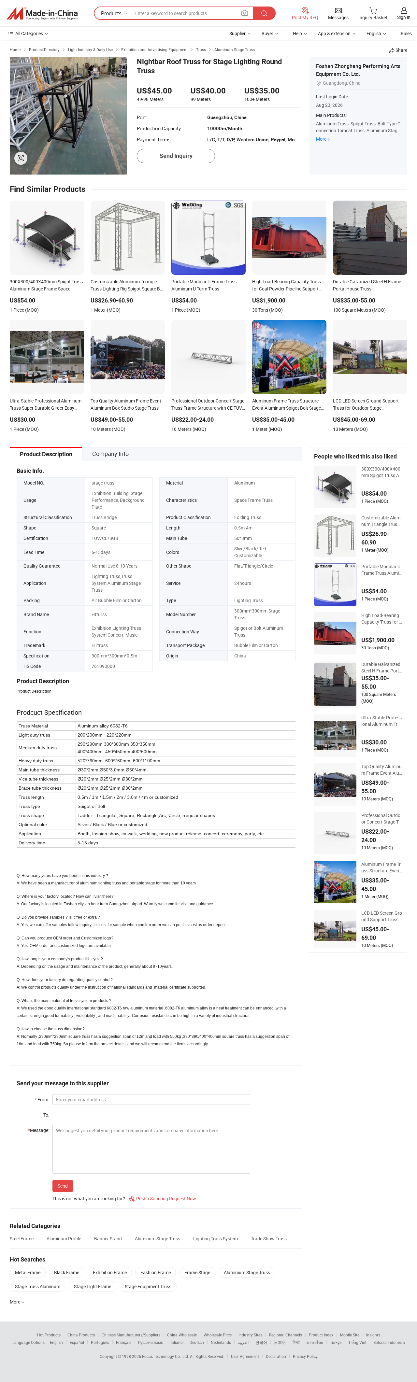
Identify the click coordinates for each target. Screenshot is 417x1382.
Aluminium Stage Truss (247, 1272)
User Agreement (245, 1356)
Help (297, 33)
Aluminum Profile (64, 1238)
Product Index (321, 1334)
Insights (373, 1334)
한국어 (261, 1342)
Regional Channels (285, 1334)
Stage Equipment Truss (148, 1286)
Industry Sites (250, 1334)
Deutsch (197, 1342)
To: (46, 1115)
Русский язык (150, 1342)
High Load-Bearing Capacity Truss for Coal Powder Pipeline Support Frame (381, 618)
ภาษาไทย (315, 1342)
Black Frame (66, 1272)
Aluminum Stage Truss (157, 1238)
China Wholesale (182, 1334)
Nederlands (221, 1342)
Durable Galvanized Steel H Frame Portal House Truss (381, 667)
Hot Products (49, 1334)
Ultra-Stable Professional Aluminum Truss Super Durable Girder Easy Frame (381, 720)
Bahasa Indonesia (389, 1342)
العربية (243, 1342)
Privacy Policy (305, 1356)
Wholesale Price (218, 1334)
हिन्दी (296, 1342)
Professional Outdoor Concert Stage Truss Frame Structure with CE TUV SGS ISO (381, 818)
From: (42, 1099)
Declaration (276, 1356)
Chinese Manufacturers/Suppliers (131, 1334)
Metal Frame (27, 1272)
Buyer (267, 33)
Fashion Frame (155, 1272)
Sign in (403, 17)
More (321, 139)
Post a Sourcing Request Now (162, 1198)
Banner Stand (108, 1238)
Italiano (176, 1342)
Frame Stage (197, 1272)
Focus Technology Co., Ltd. (166, 1356)
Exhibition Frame (110, 1272)
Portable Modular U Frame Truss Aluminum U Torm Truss (381, 569)
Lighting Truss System (215, 1238)
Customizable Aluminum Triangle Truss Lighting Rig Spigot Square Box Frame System (381, 521)
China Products (81, 1334)
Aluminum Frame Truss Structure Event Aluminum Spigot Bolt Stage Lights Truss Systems (381, 867)
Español (77, 1342)
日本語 (280, 1342)
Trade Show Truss (269, 1238)
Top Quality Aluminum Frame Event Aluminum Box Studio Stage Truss (381, 769)
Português (100, 1342)
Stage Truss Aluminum (37, 1286)
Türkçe (335, 1342)
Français (123, 1342)
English (56, 1342)
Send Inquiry (176, 155)
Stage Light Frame (92, 1286)
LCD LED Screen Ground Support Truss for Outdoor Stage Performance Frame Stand (381, 916)
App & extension (334, 33)
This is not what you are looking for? (88, 1198)
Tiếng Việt (357, 1342)
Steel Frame (22, 1238)
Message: (38, 1130)
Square (99, 528)
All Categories (29, 33)
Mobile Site (349, 1334)
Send (63, 1186)
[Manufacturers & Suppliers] (42, 13)
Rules (406, 33)
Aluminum (244, 483)
